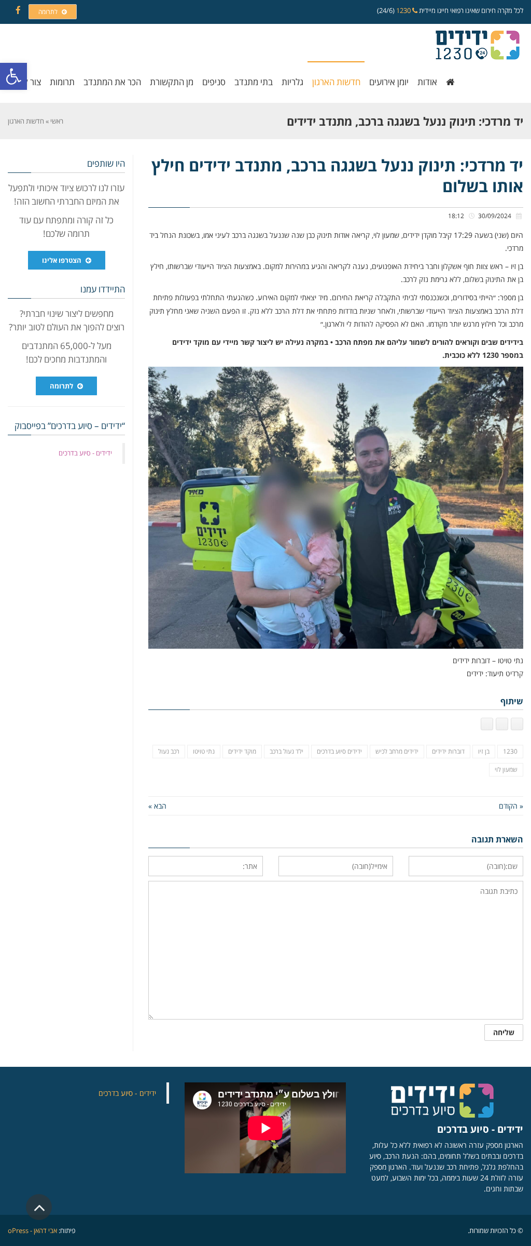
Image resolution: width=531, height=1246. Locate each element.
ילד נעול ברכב (286, 751)
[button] (13, 76)
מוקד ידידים (242, 751)
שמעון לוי (506, 769)
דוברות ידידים (448, 751)
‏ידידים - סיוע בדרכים (85, 453)
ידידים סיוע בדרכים (339, 751)
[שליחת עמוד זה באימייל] (487, 724)
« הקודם (511, 806)
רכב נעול (168, 751)
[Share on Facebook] (517, 724)
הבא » (157, 806)
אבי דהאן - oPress (32, 1230)
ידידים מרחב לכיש (396, 751)
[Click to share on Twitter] (502, 724)
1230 (404, 10)
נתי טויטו (204, 751)
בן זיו (484, 751)
